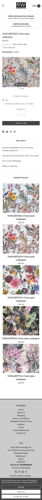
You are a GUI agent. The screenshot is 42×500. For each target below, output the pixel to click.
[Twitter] (11, 131)
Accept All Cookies (21, 496)
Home (21, 409)
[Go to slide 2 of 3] (39, 284)
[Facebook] (3, 131)
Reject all (21, 492)
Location (21, 424)
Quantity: (21, 109)
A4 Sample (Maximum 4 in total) (19, 104)
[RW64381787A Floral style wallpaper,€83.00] (21, 239)
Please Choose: (21, 96)
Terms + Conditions (21, 418)
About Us (21, 412)
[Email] (7, 131)
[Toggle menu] (3, 5)
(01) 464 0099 (24, 468)
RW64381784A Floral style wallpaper (21, 217)
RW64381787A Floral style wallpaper (21, 258)
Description (21, 140)
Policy (21, 427)
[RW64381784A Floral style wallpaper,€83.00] (21, 198)
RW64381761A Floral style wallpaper (21, 338)
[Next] (35, 72)
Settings (21, 487)
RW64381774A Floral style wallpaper (21, 378)
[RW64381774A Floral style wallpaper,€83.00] (21, 358)
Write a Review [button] (9, 47)
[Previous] (6, 72)
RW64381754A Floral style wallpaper (21, 299)
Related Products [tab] (21, 177)
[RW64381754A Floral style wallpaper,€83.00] (21, 279)
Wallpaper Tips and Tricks (21, 421)
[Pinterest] (15, 131)
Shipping (21, 415)
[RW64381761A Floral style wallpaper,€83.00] (21, 320)
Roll (6, 100)
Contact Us (21, 433)
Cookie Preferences (21, 430)
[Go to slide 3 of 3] (2, 284)
